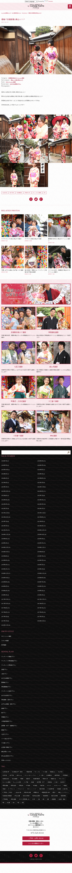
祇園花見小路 (46, 792)
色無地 (50, 782)
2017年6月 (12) (5, 612)
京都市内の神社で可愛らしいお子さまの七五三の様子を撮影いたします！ (18, 369)
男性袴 (21, 785)
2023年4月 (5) (5, 482)
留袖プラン (4, 730)
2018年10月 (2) (5, 577)
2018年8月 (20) (5, 582)
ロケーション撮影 (11, 82)
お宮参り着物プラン (6, 747)
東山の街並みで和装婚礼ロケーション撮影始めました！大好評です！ (53, 334)
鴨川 (54, 792)
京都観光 (19, 192)
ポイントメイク (32, 789)
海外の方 (27, 192)
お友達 (5, 192)
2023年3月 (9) (41, 482)
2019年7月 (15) (41, 556)
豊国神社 (46, 795)
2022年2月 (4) (5, 508)
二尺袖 (26, 782)
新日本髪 (42, 789)
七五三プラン (5, 734)
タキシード (58, 785)
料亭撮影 (3, 645)
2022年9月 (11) (41, 491)
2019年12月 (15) (5, 547)
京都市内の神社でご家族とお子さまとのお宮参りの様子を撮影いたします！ (18, 438)
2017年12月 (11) (5, 599)
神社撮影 (13, 799)
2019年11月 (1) (41, 547)
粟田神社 (63, 795)
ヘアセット (12, 789)
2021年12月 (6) (5, 513)
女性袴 (63, 782)
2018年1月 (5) (41, 595)
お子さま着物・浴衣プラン (8, 704)
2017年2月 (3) (41, 616)
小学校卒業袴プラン (6, 721)
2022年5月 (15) (41, 500)
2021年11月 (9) (41, 513)
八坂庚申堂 (51, 789)
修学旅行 (57, 775)
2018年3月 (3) (41, 590)
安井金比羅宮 (36, 795)
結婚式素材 (37, 778)
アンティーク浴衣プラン (8, 691)
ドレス (49, 785)
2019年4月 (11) (5, 564)
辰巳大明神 (26, 795)
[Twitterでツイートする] (36, 198)
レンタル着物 (37, 192)
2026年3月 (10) (41, 465)
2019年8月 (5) (5, 556)
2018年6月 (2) (5, 586)
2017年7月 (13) (41, 608)
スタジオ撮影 (5, 640)
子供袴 (28, 785)
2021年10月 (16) (5, 517)
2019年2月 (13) (5, 569)
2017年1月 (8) (5, 621)
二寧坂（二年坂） (8, 792)
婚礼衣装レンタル (6, 751)
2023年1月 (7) (5, 487)
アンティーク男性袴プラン (8, 665)
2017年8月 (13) (5, 608)
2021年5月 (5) (5, 525)
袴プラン (3, 712)
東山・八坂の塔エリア (17, 80)
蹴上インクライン (64, 792)
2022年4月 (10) (5, 504)
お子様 (61, 771)
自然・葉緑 (62, 799)
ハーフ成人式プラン (6, 738)
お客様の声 (6, 771)
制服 (65, 785)
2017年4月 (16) (41, 612)
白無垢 (35, 785)
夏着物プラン (5, 682)
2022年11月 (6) (41, 487)
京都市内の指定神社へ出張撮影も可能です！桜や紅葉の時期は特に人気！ (53, 438)
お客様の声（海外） (18, 771)
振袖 (33, 782)
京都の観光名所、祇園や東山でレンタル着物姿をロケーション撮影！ (18, 334)
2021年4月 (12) (41, 525)
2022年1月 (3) (41, 508)
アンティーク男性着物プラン (9, 661)
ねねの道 (18, 792)
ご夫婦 (45, 771)
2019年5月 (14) (41, 560)
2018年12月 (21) (5, 573)
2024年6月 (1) (5, 474)
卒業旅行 (65, 775)
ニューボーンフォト (31, 775)
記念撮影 (15, 778)
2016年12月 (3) (41, 621)
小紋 (56, 782)
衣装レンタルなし (6, 760)
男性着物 (5, 785)
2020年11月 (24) (5, 534)
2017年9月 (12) (41, 603)
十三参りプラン (5, 743)
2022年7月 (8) (41, 495)
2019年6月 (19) (5, 560)
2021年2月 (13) (5, 530)
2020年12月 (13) (41, 530)
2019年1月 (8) (41, 569)
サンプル (62, 778)
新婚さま (53, 771)
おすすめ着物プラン (15, 84)
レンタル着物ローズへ (36, 843)
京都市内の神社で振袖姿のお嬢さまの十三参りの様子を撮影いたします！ (53, 403)
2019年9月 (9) (41, 551)
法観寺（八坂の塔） (63, 789)
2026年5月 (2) (5, 465)
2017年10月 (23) (5, 603)
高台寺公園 (28, 792)
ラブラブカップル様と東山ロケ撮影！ (11, 239)
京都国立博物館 (7, 795)
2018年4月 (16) (5, 590)
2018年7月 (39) (41, 582)
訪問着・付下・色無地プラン (9, 725)
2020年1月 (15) (41, 543)
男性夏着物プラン (6, 686)
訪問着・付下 (41, 782)
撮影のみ (53, 778)
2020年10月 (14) (41, 534)
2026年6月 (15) (41, 461)
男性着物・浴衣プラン (7, 699)
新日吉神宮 (55, 795)
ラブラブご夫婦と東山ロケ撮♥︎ (33, 239)
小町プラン (4, 674)
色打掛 (42, 785)
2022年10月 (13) (5, 491)
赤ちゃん (19, 775)
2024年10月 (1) (5, 469)
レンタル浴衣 (17, 782)
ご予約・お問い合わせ (36, 838)
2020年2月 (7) (5, 543)
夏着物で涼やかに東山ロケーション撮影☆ (59, 240)
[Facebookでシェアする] (31, 198)
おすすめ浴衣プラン (6, 695)
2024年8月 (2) (41, 469)
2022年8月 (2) (5, 495)
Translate (50, 1)
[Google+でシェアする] (41, 198)
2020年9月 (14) (5, 538)
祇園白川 (36, 792)
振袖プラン (4, 708)
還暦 (22, 778)
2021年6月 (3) (41, 521)
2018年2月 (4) (5, 595)
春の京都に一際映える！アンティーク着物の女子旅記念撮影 (36, 272)
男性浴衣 (13, 785)
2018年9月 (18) (41, 577)
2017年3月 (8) (5, 616)
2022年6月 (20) (5, 500)
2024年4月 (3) (5, 478)
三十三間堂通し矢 (25, 799)
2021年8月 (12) (41, 517)
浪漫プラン (4, 669)
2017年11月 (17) (41, 599)
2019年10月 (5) (5, 551)
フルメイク (21, 789)
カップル (37, 771)
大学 (34, 799)
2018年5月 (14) (41, 586)
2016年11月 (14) (5, 625)
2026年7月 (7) (5, 461)
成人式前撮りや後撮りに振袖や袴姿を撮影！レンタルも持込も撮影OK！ (53, 369)
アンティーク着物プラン (8, 656)
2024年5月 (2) (41, 474)
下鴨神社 (5, 799)
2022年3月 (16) (41, 504)
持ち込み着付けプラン (7, 756)
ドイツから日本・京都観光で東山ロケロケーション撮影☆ (59, 272)
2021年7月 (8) (5, 521)
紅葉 (9, 802)
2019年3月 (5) (41, 564)
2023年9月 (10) (41, 478)
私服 (4, 789)
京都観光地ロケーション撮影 (16, 78)
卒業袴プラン (5, 717)
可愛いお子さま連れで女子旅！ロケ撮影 (12, 271)
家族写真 (29, 771)
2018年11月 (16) (41, 573)
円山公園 (17, 795)
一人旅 (42, 775)
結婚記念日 (6, 778)
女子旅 (12, 192)
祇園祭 (54, 799)
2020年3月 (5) (41, 538)
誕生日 (28, 778)
